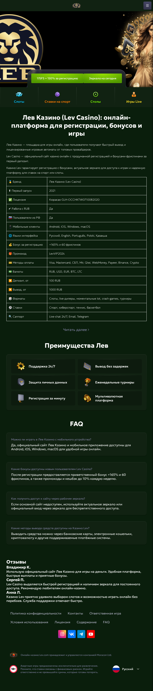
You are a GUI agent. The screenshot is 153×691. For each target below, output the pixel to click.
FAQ (106, 622)
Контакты (75, 613)
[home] (76, 5)
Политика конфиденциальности (35, 613)
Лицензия (62, 622)
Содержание (87, 622)
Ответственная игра (105, 613)
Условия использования (29, 622)
